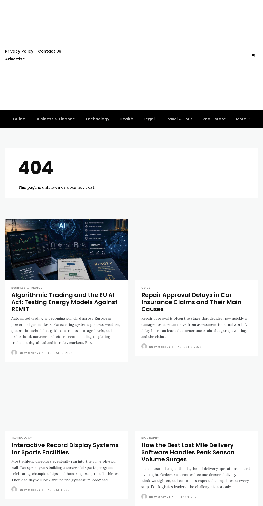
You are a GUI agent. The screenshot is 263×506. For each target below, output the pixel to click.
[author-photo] (14, 353)
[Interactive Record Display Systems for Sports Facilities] (66, 400)
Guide (146, 288)
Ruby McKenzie (31, 353)
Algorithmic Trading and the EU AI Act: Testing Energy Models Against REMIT (64, 302)
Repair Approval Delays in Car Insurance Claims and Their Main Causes (191, 302)
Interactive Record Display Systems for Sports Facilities (65, 448)
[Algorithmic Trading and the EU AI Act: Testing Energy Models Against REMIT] (66, 249)
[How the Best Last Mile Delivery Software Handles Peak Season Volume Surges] (196, 400)
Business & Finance (26, 288)
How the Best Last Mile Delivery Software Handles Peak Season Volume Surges (188, 452)
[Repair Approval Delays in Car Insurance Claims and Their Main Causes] (196, 249)
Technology (21, 438)
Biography (150, 438)
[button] (253, 55)
